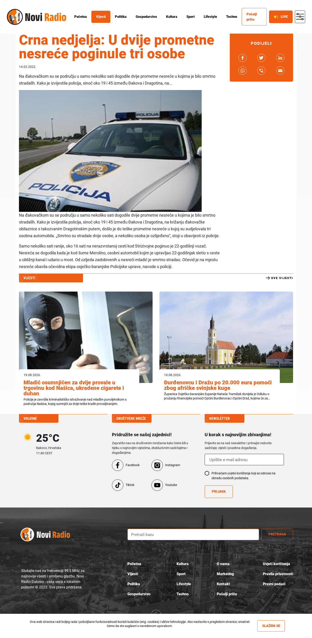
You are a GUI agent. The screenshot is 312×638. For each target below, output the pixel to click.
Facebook (133, 465)
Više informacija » (139, 630)
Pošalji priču (251, 16)
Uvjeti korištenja (276, 564)
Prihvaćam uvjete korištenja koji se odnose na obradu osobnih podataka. (243, 475)
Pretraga (277, 534)
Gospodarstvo (146, 17)
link (242, 58)
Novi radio (15, 17)
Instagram (172, 465)
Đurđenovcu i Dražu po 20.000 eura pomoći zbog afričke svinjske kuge (218, 385)
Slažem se (271, 626)
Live (284, 17)
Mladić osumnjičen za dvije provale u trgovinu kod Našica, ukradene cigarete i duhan (74, 388)
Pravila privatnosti (278, 574)
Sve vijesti (282, 278)
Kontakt (223, 584)
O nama (223, 564)
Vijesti (101, 17)
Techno (231, 17)
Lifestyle (210, 17)
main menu (300, 17)
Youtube (171, 485)
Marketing (225, 574)
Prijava (219, 491)
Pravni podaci (274, 584)
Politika (121, 17)
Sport (190, 17)
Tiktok (130, 485)
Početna (80, 17)
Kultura (171, 17)
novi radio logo (50, 534)
